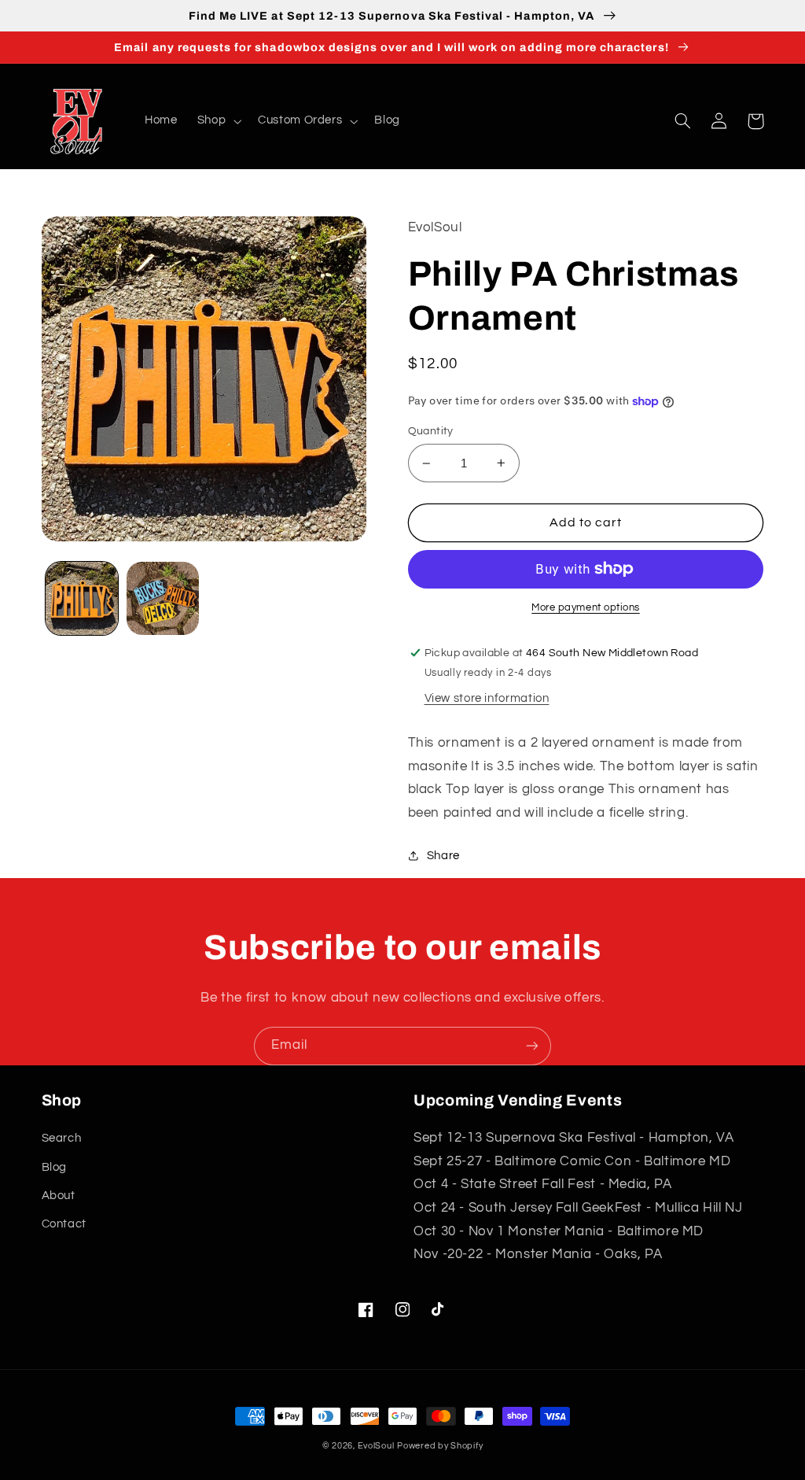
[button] (217, 121)
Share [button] (443, 856)
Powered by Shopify (440, 1445)
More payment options (585, 608)
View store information (487, 698)
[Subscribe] (532, 1046)
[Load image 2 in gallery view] (163, 598)
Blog (55, 1167)
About (58, 1195)
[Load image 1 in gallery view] (82, 598)
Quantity (431, 431)
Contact (64, 1224)
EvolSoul (376, 1445)
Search (62, 1138)
